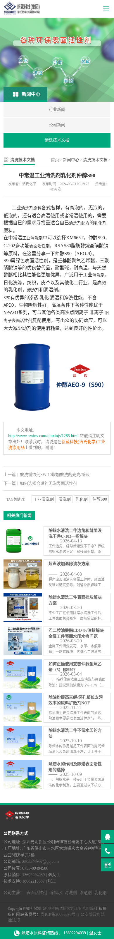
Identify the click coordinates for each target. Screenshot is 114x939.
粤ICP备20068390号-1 (60, 914)
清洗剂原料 (31, 208)
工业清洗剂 (32, 238)
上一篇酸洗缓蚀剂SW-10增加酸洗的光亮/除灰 (47, 474)
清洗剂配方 (79, 223)
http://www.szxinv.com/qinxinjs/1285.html (43, 436)
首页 (55, 160)
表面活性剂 (39, 246)
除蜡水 (56, 892)
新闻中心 (71, 160)
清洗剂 (98, 275)
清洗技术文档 (95, 160)
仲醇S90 (99, 499)
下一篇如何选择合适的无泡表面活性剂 (40, 483)
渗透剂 (33, 290)
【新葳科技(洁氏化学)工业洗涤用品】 (70, 909)
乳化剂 (100, 223)
